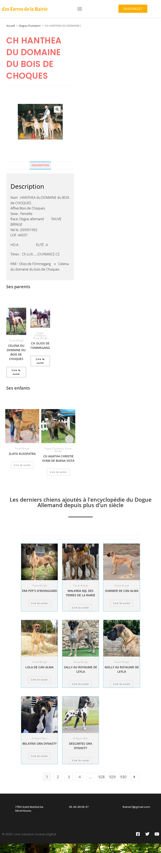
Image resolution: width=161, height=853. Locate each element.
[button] (79, 9)
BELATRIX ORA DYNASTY (39, 744)
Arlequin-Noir (39, 738)
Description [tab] (40, 165)
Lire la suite (16, 372)
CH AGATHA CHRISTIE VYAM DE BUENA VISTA (58, 458)
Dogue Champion (30, 25)
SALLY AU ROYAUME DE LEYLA (80, 669)
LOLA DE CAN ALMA (39, 667)
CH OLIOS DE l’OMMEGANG (40, 345)
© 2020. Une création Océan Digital (29, 834)
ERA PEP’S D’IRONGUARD (39, 591)
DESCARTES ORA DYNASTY (80, 746)
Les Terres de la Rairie (25, 8)
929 (112, 776)
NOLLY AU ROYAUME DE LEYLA (122, 669)
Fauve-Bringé (16, 340)
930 (123, 776)
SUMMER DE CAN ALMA (121, 591)
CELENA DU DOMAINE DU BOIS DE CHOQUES (16, 352)
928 (101, 776)
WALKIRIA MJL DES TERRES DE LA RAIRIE (80, 593)
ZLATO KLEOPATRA (22, 454)
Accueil (10, 25)
